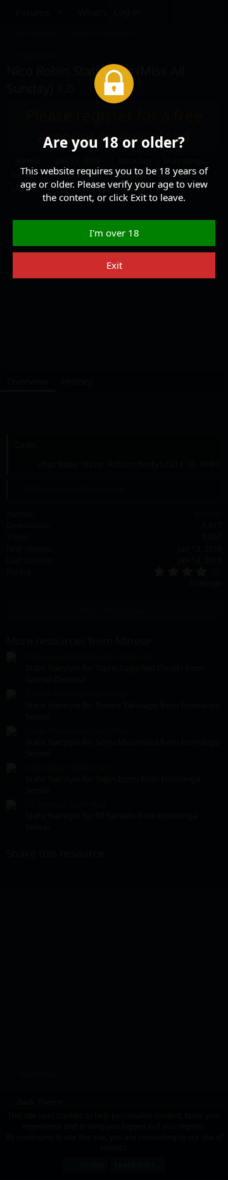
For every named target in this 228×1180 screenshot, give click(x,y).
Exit (114, 265)
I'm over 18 (114, 232)
